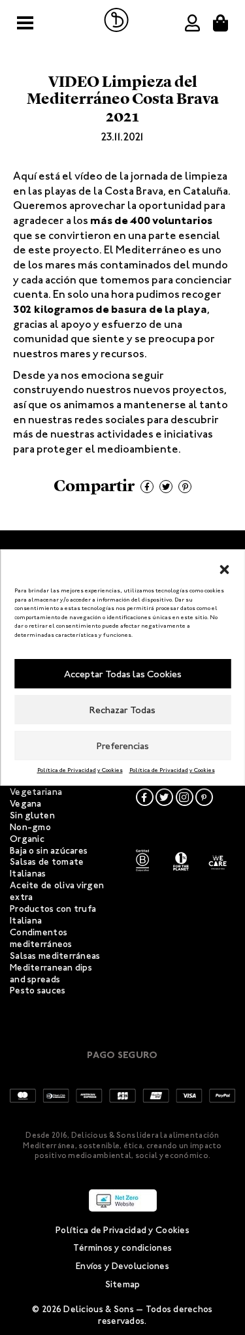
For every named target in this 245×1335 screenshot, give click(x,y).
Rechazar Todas (122, 710)
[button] (224, 566)
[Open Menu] (25, 23)
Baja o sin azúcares (49, 850)
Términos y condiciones (122, 1247)
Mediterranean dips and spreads (51, 973)
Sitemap (122, 1284)
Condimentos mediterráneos (41, 938)
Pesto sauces (37, 990)
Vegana (26, 803)
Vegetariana (36, 791)
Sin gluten (32, 815)
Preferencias (123, 746)
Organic (27, 838)
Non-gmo (30, 827)
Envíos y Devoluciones (122, 1266)
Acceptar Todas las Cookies (123, 674)
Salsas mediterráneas (55, 955)
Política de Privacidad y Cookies (80, 770)
